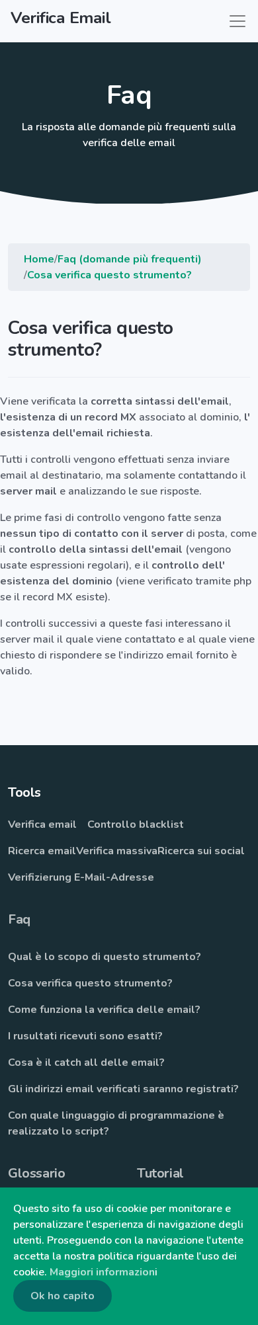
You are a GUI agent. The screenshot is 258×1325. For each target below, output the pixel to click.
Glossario (36, 1173)
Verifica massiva (116, 851)
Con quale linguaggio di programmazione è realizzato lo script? (116, 1123)
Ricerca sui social (201, 851)
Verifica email (42, 824)
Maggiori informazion (102, 1272)
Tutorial (160, 1173)
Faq (19, 919)
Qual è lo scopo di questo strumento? (104, 956)
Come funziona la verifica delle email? (104, 1009)
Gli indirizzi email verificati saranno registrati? (123, 1089)
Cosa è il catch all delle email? (86, 1062)
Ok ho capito (62, 1296)
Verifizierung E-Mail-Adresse (81, 877)
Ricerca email (42, 851)
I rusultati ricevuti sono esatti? (85, 1036)
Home (39, 259)
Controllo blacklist (135, 824)
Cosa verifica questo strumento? (109, 275)
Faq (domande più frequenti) (130, 259)
